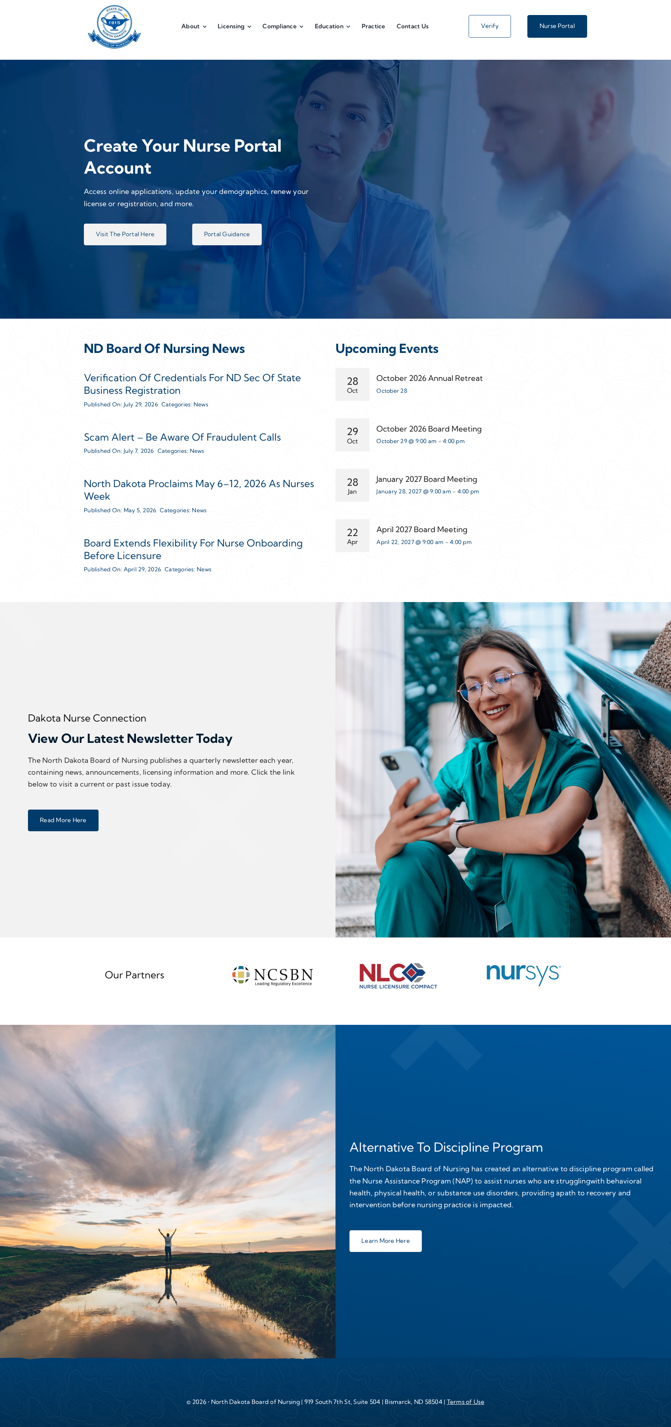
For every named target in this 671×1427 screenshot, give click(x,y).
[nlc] (398, 965)
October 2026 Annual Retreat (429, 378)
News (201, 404)
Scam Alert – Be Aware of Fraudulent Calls (182, 437)
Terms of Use (465, 1401)
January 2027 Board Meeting (426, 479)
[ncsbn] (272, 968)
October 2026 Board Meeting (429, 429)
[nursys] (524, 966)
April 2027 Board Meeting (422, 529)
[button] (125, 234)
